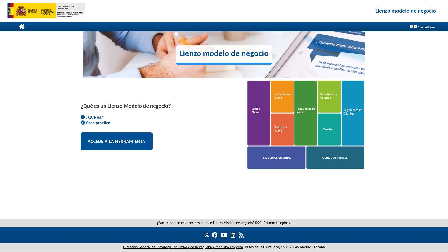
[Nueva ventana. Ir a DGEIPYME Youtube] (224, 235)
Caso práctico (97, 122)
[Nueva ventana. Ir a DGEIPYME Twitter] (208, 235)
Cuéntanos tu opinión (275, 222)
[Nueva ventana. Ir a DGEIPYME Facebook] (213, 235)
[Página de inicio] (21, 26)
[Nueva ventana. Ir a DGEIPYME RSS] (241, 235)
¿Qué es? (94, 117)
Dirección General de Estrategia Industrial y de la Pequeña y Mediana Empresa (183, 247)
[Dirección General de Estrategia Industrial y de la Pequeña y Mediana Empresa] (46, 11)
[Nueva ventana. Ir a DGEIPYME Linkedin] (233, 235)
